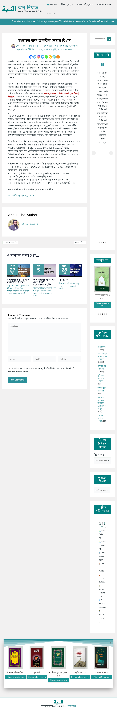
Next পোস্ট (80, 242)
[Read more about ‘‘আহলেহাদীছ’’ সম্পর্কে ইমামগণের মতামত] (18, 270)
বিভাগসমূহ (99, 451)
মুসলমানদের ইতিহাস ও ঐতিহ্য (29, 49)
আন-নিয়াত (28, 7)
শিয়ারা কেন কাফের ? (102, 386)
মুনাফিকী (19, 672)
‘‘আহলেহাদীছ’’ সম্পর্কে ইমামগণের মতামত (18, 281)
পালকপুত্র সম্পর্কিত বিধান (101, 414)
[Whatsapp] (46, 57)
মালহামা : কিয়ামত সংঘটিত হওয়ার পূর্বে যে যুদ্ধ (102, 399)
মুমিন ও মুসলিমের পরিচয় (101, 375)
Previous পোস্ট (10, 242)
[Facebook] (31, 57)
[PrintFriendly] (54, 57)
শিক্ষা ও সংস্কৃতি (50, 49)
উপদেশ (74, 45)
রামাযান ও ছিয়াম (84, 672)
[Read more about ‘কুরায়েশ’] (70, 270)
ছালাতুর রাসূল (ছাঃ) (102, 295)
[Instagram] (38, 57)
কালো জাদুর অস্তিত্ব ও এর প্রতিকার (102, 353)
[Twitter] (34, 57)
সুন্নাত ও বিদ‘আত (64, 49)
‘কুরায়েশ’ (63, 280)
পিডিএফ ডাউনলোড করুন (102, 301)
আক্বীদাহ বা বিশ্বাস (62, 45)
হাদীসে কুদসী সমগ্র (105, 672)
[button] (71, 4)
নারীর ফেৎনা (102, 343)
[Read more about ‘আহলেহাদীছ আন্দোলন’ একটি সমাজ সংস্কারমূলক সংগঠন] (44, 270)
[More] (58, 57)
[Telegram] (42, 57)
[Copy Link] (50, 57)
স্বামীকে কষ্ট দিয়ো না (102, 364)
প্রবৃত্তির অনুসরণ (62, 672)
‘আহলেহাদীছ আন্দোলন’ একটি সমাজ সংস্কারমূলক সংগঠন (44, 282)
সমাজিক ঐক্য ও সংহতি (21, 291)
